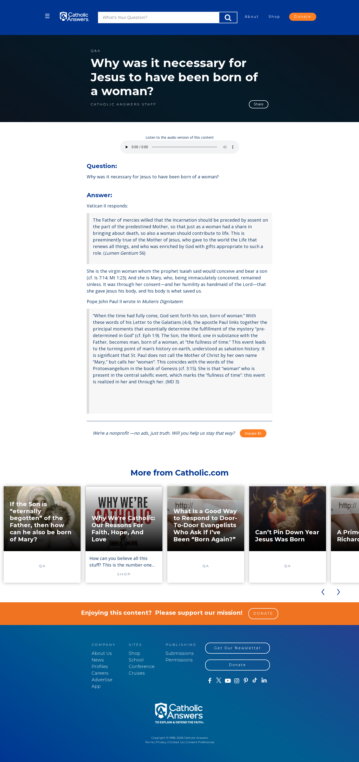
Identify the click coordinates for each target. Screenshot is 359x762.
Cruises (137, 673)
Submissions (180, 653)
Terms (149, 742)
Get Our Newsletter (237, 648)
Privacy (161, 742)
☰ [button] (47, 16)
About (252, 16)
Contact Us (176, 742)
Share (259, 104)
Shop (274, 16)
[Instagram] (236, 680)
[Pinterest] (245, 680)
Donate (302, 16)
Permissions (179, 660)
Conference (142, 666)
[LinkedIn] (264, 680)
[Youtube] (227, 680)
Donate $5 (253, 433)
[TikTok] (254, 680)
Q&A (96, 51)
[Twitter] (218, 680)
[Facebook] (209, 680)
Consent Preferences (200, 742)
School (136, 660)
